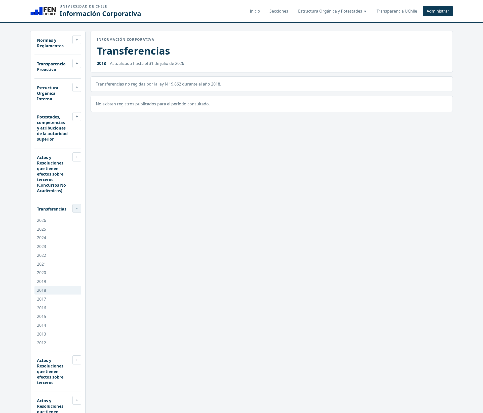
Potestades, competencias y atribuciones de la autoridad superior (52, 128)
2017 (41, 299)
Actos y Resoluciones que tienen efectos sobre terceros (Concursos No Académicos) (51, 174)
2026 (41, 220)
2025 (41, 229)
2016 (41, 308)
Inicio (255, 11)
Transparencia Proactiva (51, 66)
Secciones (278, 11)
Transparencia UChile (397, 11)
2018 (41, 290)
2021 (41, 264)
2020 (41, 272)
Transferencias (51, 209)
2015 (41, 316)
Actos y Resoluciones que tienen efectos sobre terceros (50, 371)
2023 (41, 246)
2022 (41, 255)
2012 (41, 343)
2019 (41, 281)
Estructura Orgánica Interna (47, 93)
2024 (41, 237)
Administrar (438, 11)
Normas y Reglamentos (50, 43)
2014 (41, 325)
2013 (41, 334)
